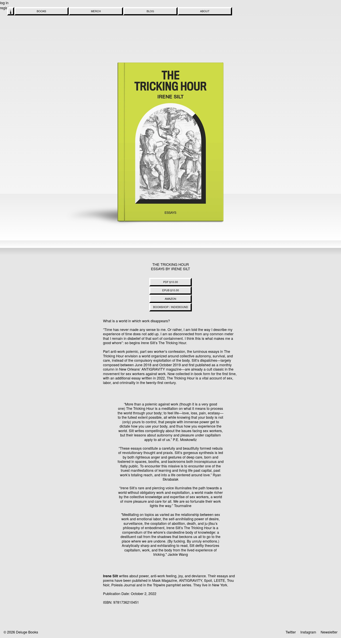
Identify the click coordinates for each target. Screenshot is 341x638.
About (204, 11)
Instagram (308, 631)
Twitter (291, 631)
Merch (96, 11)
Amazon (170, 299)
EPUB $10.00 (170, 290)
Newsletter (329, 631)
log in (4, 2)
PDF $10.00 (170, 282)
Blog (150, 11)
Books (41, 11)
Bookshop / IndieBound (170, 307)
